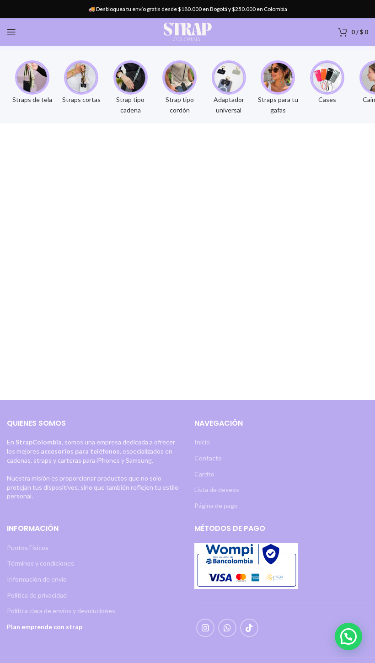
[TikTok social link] (249, 628)
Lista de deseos (216, 489)
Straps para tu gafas (278, 104)
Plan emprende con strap (44, 627)
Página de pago (216, 505)
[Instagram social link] (205, 628)
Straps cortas (81, 99)
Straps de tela (32, 99)
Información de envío (37, 579)
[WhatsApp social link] (227, 628)
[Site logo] (187, 31)
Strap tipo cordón (180, 104)
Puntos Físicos (27, 547)
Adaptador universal (229, 104)
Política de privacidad (37, 595)
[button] (348, 636)
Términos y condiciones (40, 563)
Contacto (208, 458)
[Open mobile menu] (11, 32)
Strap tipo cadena (130, 104)
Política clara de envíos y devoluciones (61, 611)
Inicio (202, 442)
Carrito (204, 474)
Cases (327, 99)
